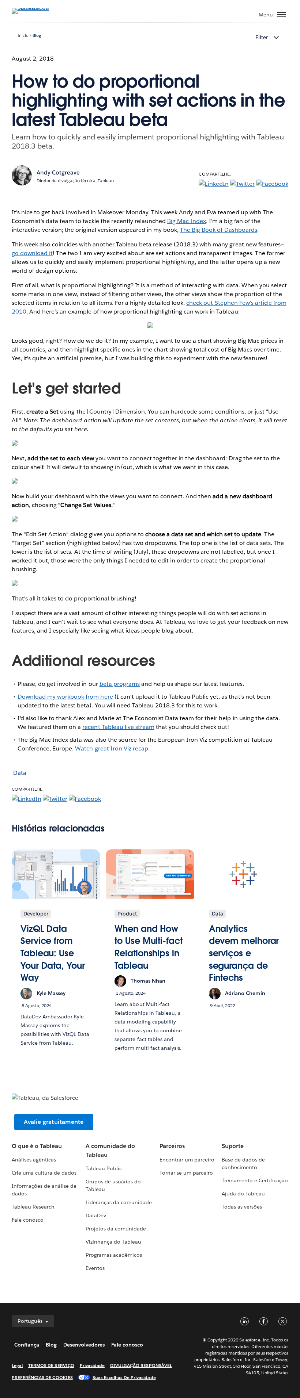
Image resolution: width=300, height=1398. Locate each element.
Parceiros (172, 1146)
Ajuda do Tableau (243, 1193)
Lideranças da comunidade (119, 1202)
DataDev (96, 1215)
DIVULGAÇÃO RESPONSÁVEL (141, 1365)
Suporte (233, 1146)
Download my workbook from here (65, 696)
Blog (37, 35)
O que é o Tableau (37, 1146)
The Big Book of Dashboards (218, 230)
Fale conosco (28, 1220)
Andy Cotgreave (58, 172)
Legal (17, 1365)
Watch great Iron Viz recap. (112, 748)
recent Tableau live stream (118, 727)
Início (23, 35)
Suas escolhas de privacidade (124, 1377)
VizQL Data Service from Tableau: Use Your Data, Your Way (52, 953)
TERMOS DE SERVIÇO (51, 1365)
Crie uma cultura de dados (44, 1173)
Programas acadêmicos (114, 1255)
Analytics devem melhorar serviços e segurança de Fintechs (244, 953)
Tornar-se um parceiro (186, 1173)
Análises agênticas (34, 1159)
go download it (32, 253)
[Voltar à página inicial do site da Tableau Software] (37, 8)
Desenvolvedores (84, 1344)
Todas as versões (242, 1206)
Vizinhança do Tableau (113, 1241)
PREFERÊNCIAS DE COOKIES (42, 1377)
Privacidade (92, 1365)
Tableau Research (33, 1206)
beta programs (120, 684)
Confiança (26, 1344)
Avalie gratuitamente (54, 1122)
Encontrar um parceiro (187, 1159)
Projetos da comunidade (116, 1228)
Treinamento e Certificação (255, 1180)
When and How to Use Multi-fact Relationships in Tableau (148, 947)
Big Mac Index (186, 221)
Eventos (95, 1268)
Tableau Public (104, 1168)
